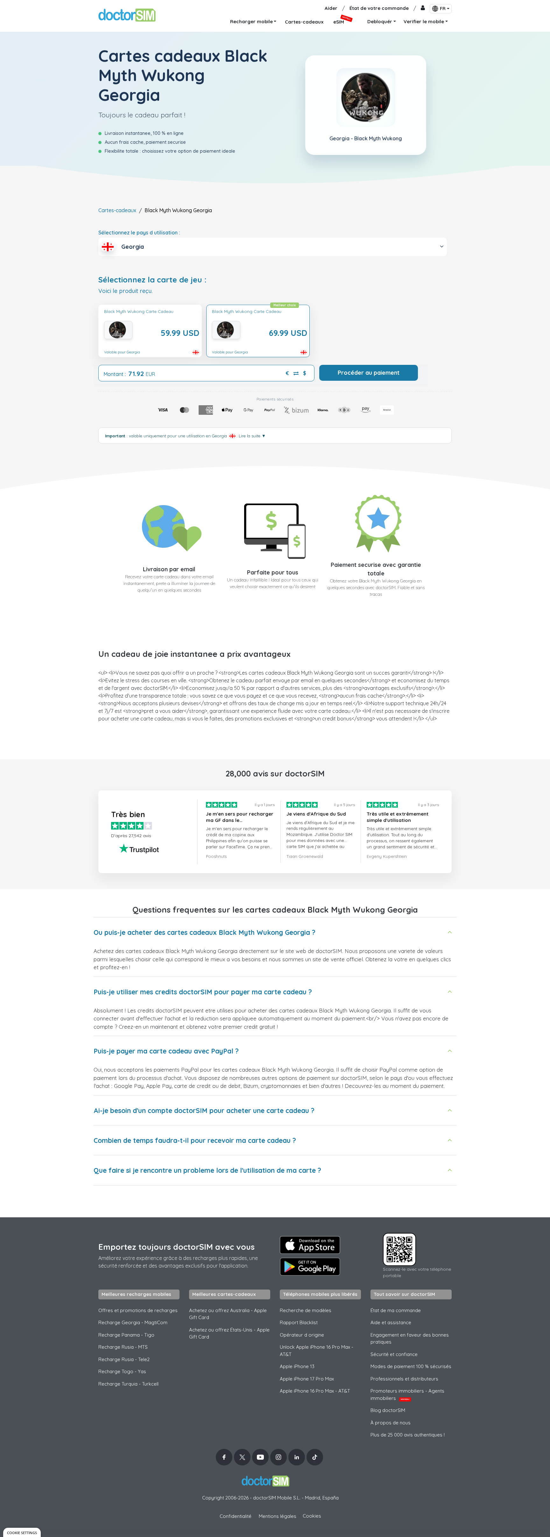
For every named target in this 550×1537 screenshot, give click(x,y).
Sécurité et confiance (394, 1354)
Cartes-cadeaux (117, 210)
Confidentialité (235, 1516)
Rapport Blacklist (299, 1322)
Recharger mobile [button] (251, 21)
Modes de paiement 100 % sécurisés (410, 1366)
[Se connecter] (423, 8)
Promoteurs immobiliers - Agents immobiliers (407, 1394)
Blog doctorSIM (387, 1410)
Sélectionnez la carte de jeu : (152, 279)
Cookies (312, 1516)
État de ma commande (395, 1310)
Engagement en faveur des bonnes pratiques (409, 1338)
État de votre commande (379, 8)
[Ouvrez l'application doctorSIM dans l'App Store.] (310, 1245)
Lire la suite (252, 435)
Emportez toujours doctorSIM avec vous (176, 1247)
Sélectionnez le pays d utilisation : (139, 232)
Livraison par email (169, 569)
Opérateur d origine (302, 1335)
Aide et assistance (390, 1322)
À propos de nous (390, 1423)
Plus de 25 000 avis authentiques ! (407, 1435)
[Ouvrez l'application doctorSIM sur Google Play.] (310, 1267)
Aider (331, 8)
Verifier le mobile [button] (424, 21)
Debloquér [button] (379, 21)
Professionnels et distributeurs (404, 1379)
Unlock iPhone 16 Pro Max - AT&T (316, 1350)
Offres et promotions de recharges (138, 1310)
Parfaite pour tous (272, 572)
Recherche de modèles (305, 1310)
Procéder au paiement (368, 372)
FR (443, 8)
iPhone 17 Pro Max (307, 1379)
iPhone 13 (297, 1366)
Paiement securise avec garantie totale (376, 569)
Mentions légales (277, 1516)
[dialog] (22, 1532)
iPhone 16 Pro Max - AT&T (315, 1391)
